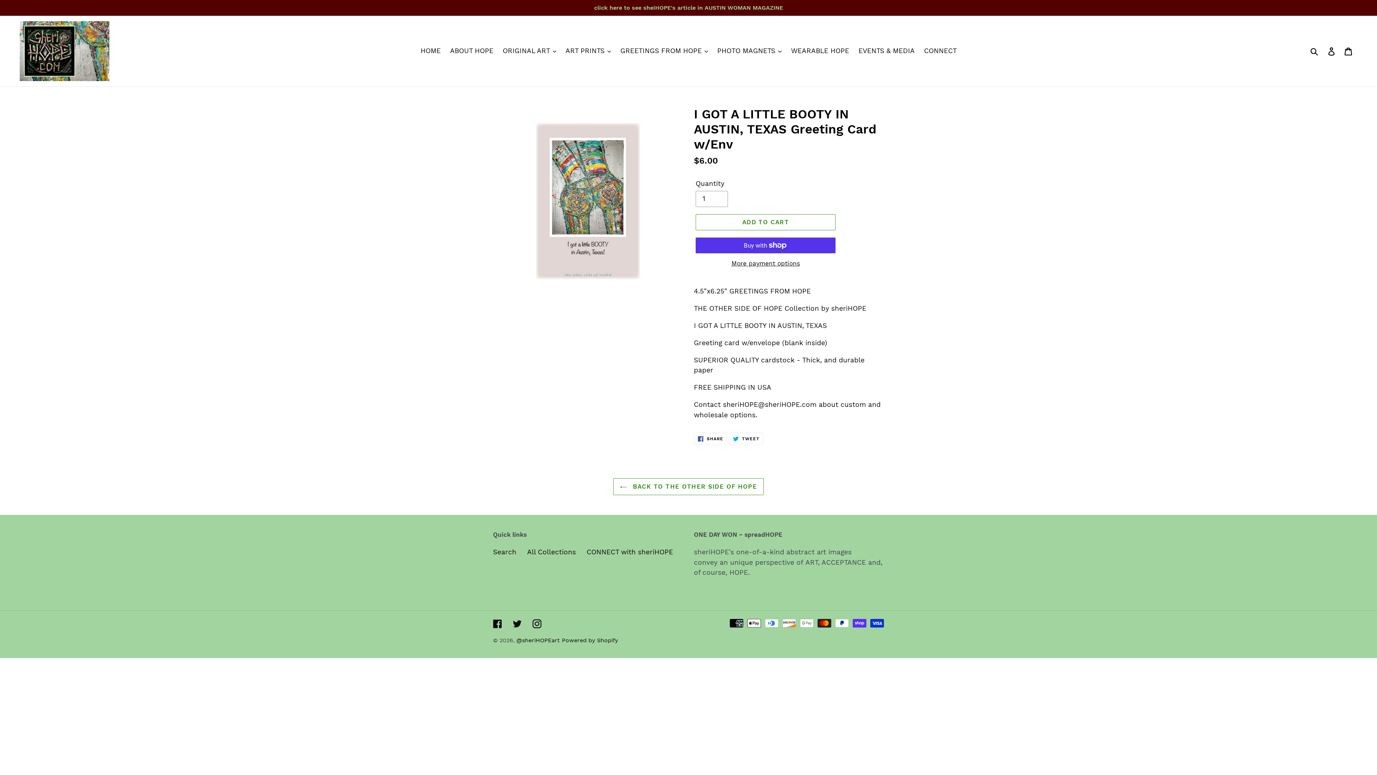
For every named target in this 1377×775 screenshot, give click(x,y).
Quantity (710, 183)
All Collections (551, 552)
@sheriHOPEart (538, 640)
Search (504, 552)
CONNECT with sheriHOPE (630, 552)
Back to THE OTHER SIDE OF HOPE (694, 486)
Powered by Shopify (590, 640)
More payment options (766, 263)
